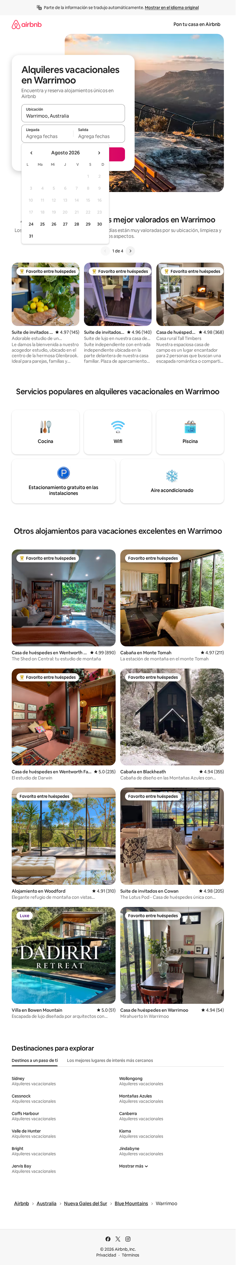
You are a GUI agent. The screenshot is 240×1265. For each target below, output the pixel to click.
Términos (130, 1255)
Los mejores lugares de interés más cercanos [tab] (110, 1060)
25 (42, 224)
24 (31, 224)
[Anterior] (105, 251)
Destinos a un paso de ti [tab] (35, 1060)
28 (76, 224)
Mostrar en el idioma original (172, 7)
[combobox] (73, 115)
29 (88, 224)
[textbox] (47, 136)
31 (31, 236)
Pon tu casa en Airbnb (197, 24)
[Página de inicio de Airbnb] (27, 24)
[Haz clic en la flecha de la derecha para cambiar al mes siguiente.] (99, 153)
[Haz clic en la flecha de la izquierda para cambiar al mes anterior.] (31, 153)
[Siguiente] (130, 251)
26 (54, 224)
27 (65, 224)
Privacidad (106, 1255)
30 (99, 224)
